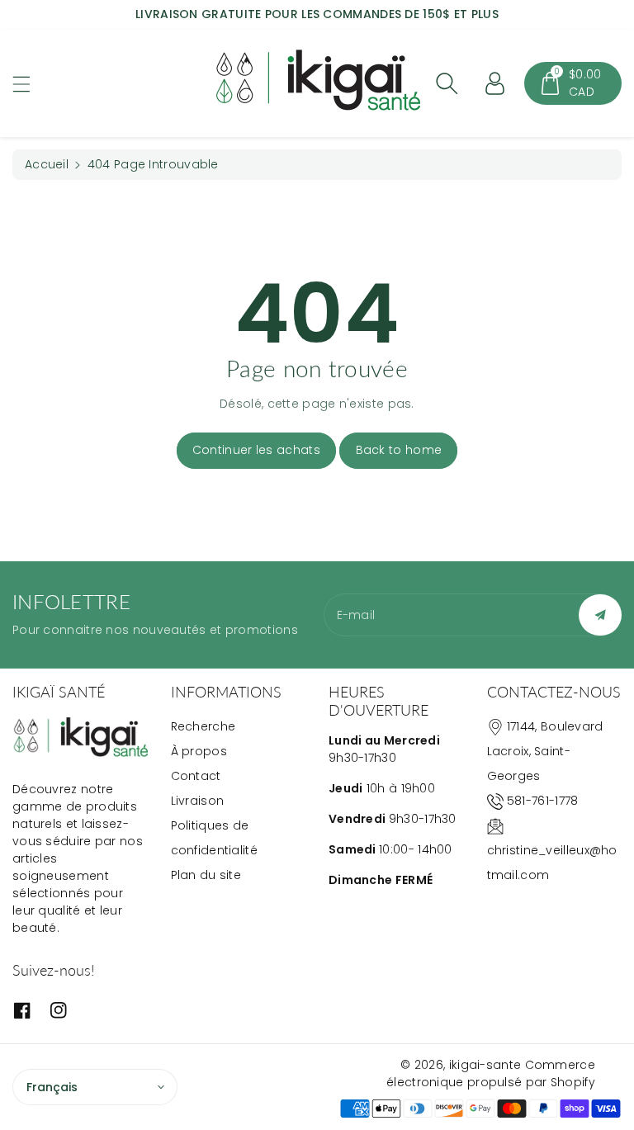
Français (52, 1087)
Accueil (47, 164)
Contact (196, 776)
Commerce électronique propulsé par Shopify (490, 1073)
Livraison (198, 800)
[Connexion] (494, 83)
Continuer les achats (256, 450)
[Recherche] (446, 83)
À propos (199, 751)
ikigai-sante (485, 1065)
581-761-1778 (543, 800)
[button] (28, 83)
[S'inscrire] (600, 615)
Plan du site (206, 875)
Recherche (203, 726)
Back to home (399, 450)
